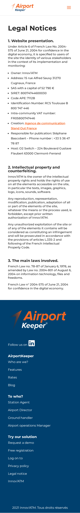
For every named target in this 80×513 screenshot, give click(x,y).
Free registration (21, 450)
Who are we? (18, 362)
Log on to (15, 458)
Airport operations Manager (29, 425)
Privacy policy (18, 466)
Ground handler (20, 418)
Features (15, 370)
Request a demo (21, 443)
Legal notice (17, 474)
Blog (11, 385)
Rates (12, 377)
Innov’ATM (16, 481)
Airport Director (20, 410)
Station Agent (19, 402)
